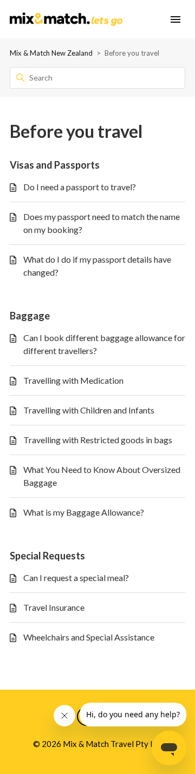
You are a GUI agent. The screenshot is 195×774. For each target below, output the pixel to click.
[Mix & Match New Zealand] (66, 19)
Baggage (30, 316)
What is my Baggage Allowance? (83, 512)
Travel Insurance (53, 607)
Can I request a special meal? (76, 577)
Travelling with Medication (73, 380)
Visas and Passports (55, 165)
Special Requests (47, 556)
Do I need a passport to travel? (79, 187)
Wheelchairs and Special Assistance (88, 637)
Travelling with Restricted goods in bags (97, 440)
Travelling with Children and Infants (88, 410)
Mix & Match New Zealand (51, 53)
